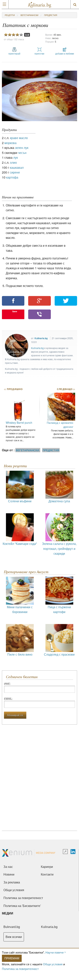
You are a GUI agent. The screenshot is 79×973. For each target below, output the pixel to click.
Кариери (47, 866)
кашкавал (17, 167)
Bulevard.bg (11, 927)
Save (14, 311)
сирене (15, 172)
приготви (39, 53)
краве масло (19, 138)
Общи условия (53, 964)
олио (13, 162)
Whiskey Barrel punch (19, 422)
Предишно (13, 389)
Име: (7, 683)
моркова (10, 143)
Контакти (47, 874)
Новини (8, 874)
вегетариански (29, 15)
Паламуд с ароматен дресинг (60, 425)
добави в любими (64, 53)
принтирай (14, 53)
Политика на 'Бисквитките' (22, 906)
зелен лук (21, 147)
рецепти (10, 15)
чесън (22, 152)
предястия (50, 15)
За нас (8, 866)
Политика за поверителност (20, 969)
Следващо (66, 389)
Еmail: (8, 698)
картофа (12, 177)
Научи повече (54, 952)
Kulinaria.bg (41, 338)
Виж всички (14, 937)
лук (15, 157)
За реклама (11, 882)
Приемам (11, 958)
